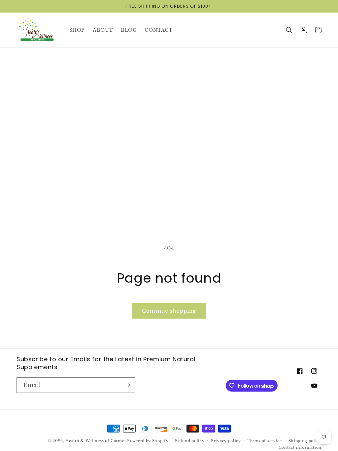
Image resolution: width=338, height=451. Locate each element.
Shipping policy (305, 440)
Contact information (300, 447)
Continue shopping (169, 311)
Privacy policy (226, 440)
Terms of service (265, 440)
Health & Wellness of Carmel (95, 440)
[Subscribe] (127, 385)
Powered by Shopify (148, 440)
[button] (289, 30)
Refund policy (189, 440)
